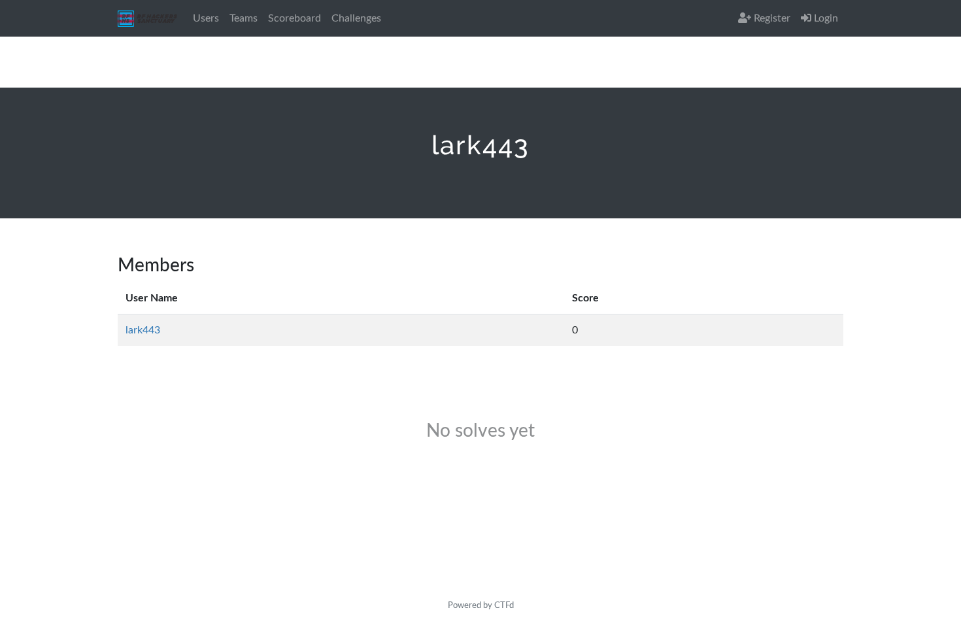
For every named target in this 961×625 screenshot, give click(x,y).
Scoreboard (294, 18)
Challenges (356, 18)
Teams (243, 18)
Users (206, 18)
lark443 (143, 330)
